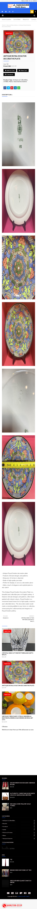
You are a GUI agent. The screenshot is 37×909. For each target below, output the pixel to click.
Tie (11, 859)
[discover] (21, 893)
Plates (11, 81)
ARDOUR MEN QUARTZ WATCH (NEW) (20, 881)
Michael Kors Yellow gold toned (20, 804)
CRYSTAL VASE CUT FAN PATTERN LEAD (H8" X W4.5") (17, 654)
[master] (16, 893)
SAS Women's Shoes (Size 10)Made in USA (22, 783)
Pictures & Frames (19, 832)
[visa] (12, 893)
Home (3, 25)
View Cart (24, 70)
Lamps (19, 829)
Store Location (6, 19)
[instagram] (9, 11)
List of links (17, 19)
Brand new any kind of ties (20, 870)
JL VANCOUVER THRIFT (23, 896)
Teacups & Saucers (19, 838)
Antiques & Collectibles (20, 80)
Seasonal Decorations (12, 25)
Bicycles (19, 823)
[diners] (25, 893)
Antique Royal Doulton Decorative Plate (18, 685)
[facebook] (12, 11)
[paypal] (8, 893)
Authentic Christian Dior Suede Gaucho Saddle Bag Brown (22, 794)
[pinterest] (6, 11)
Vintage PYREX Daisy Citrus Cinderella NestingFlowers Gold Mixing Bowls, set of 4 (17, 718)
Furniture (19, 826)
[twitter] (2, 11)
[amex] (29, 893)
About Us (26, 19)
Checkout (10, 74)
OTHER (5, 81)
